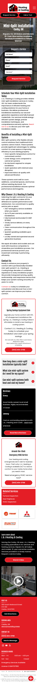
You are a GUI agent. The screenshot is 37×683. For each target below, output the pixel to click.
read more (28, 422)
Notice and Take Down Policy (11, 676)
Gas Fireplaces (9, 499)
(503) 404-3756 (8, 636)
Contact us (6, 287)
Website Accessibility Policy (26, 676)
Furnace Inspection (10, 496)
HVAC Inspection (9, 502)
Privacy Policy (4, 675)
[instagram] (2, 645)
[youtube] (6, 645)
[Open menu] (34, 7)
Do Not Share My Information (17, 675)
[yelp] (9, 645)
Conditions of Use (31, 675)
